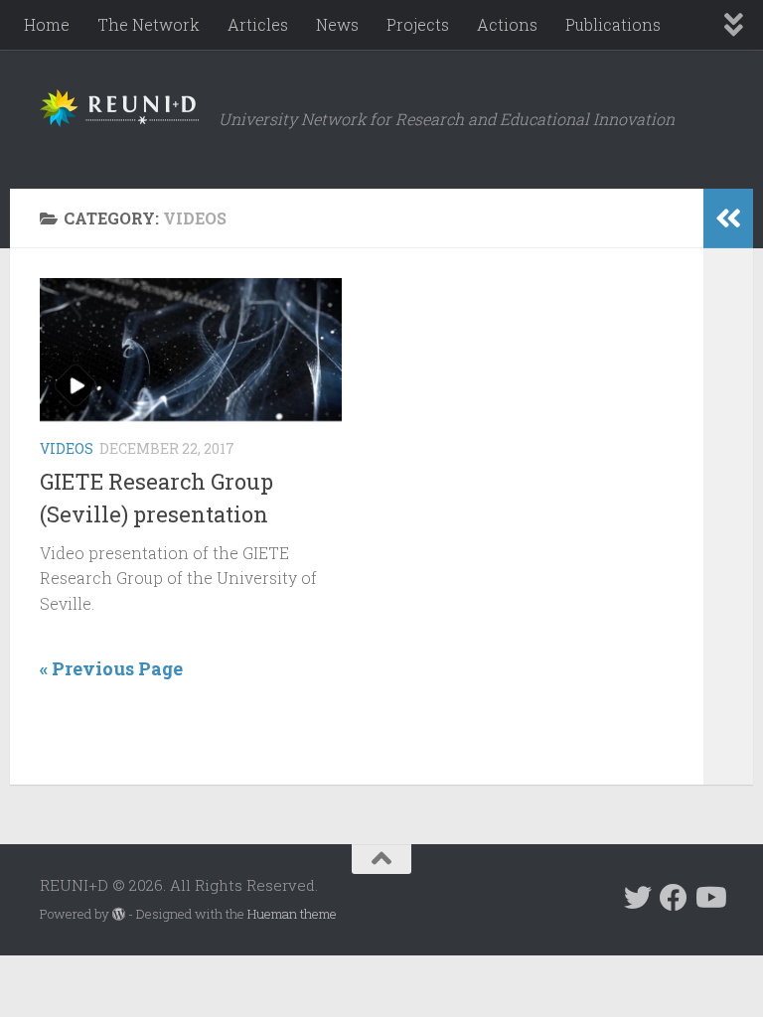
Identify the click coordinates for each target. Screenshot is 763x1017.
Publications (613, 24)
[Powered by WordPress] (118, 914)
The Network (148, 24)
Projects (417, 24)
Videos (66, 448)
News (337, 24)
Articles (258, 24)
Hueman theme (292, 914)
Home (47, 24)
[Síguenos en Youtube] (709, 898)
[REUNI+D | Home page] (119, 108)
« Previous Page (111, 668)
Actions (507, 24)
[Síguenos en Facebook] (673, 898)
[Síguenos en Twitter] (638, 898)
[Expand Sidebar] (728, 218)
